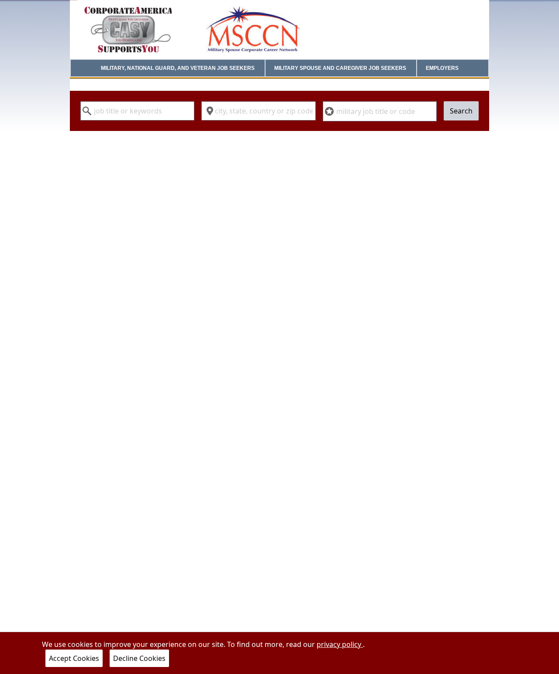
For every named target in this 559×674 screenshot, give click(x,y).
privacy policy (340, 644)
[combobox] (137, 110)
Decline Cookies (139, 658)
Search (461, 111)
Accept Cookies (74, 658)
